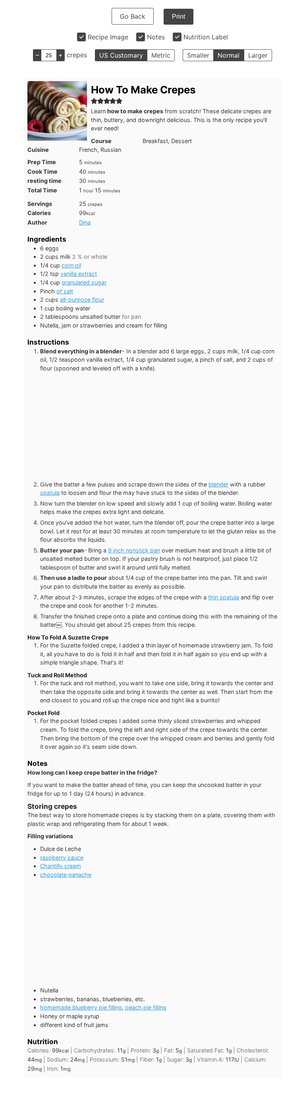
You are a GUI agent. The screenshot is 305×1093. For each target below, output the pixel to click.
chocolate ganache (65, 874)
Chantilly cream (60, 865)
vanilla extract (78, 273)
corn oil (71, 265)
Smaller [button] (198, 55)
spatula (50, 492)
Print (178, 16)
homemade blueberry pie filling (81, 1007)
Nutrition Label (205, 37)
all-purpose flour (82, 299)
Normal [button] (228, 55)
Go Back (132, 16)
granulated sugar (84, 282)
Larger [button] (258, 55)
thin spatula (223, 597)
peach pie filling (145, 1007)
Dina (85, 222)
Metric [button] (160, 55)
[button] (94, 100)
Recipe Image (108, 37)
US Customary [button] (121, 55)
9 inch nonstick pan (134, 550)
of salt (64, 291)
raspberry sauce (61, 857)
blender (218, 484)
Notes (156, 37)
